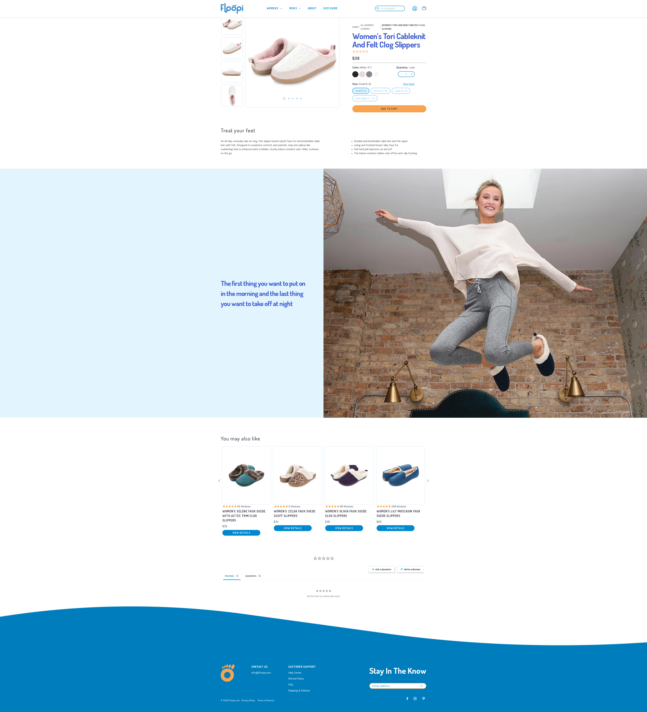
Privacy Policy (248, 700)
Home (355, 27)
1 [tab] (284, 98)
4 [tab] (297, 98)
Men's (293, 8)
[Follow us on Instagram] (415, 700)
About (312, 8)
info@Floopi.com (261, 673)
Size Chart (409, 84)
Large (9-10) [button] (402, 90)
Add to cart (389, 108)
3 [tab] (293, 98)
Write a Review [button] (412, 569)
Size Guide (330, 8)
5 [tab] (301, 98)
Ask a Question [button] (383, 569)
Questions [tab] (250, 575)
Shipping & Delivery (299, 690)
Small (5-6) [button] (362, 90)
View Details (241, 532)
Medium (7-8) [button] (382, 90)
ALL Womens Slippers (367, 26)
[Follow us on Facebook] (407, 700)
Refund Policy (296, 678)
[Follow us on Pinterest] (422, 700)
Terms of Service (265, 700)
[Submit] (379, 8)
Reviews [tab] (229, 575)
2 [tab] (288, 98)
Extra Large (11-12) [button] (366, 98)
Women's (273, 8)
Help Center (294, 673)
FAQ (290, 685)
